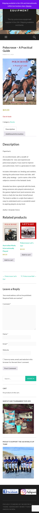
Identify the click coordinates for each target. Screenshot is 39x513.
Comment (7, 304)
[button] (33, 62)
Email (5, 344)
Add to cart (8, 260)
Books (12, 122)
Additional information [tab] (14, 134)
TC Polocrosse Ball (28, 276)
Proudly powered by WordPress (17, 504)
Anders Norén (9, 509)
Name (5, 334)
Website (6, 350)
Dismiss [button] (28, 6)
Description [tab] (10, 129)
